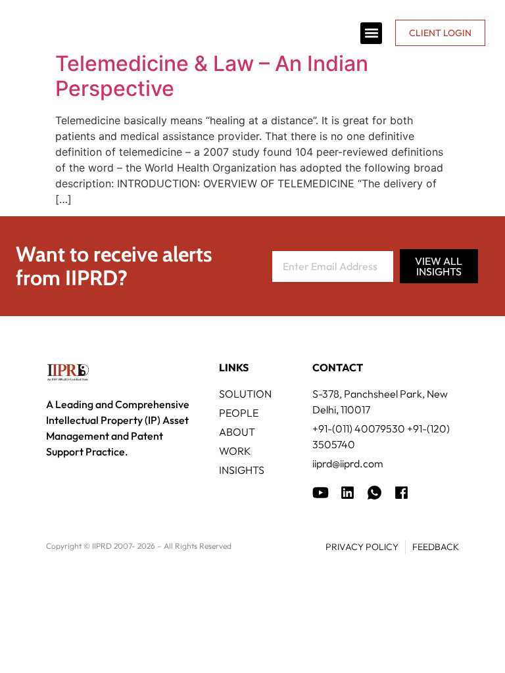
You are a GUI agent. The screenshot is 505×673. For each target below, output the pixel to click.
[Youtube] (320, 492)
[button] (371, 33)
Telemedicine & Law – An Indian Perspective (211, 76)
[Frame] (374, 492)
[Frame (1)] (347, 492)
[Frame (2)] (401, 492)
